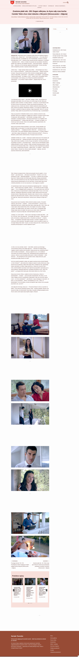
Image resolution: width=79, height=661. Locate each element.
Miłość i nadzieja (56, 82)
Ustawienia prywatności (55, 652)
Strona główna (17, 5)
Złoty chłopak (56, 84)
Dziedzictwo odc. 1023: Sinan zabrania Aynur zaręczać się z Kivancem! (59, 61)
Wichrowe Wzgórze (57, 78)
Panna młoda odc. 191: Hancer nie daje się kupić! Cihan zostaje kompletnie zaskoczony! (60, 55)
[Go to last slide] (13, 590)
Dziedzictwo (55, 80)
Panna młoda (56, 76)
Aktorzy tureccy (42, 5)
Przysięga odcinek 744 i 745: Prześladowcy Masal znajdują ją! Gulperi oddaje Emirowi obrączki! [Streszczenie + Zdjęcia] (20, 565)
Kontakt (39, 7)
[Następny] (46, 590)
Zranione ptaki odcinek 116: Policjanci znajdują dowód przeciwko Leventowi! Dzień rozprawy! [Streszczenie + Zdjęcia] (30, 592)
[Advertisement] (30, 156)
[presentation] (17, 581)
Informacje (51, 5)
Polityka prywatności (54, 648)
